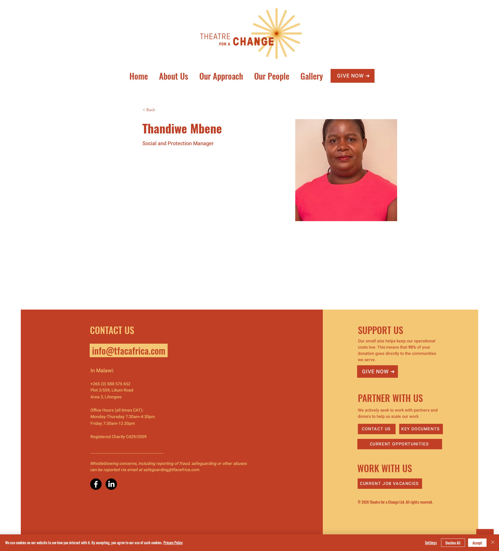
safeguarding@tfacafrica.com (171, 470)
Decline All (453, 543)
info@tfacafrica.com (128, 350)
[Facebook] (96, 484)
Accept (477, 543)
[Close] (493, 543)
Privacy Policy (173, 542)
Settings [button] (431, 542)
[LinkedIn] (111, 484)
